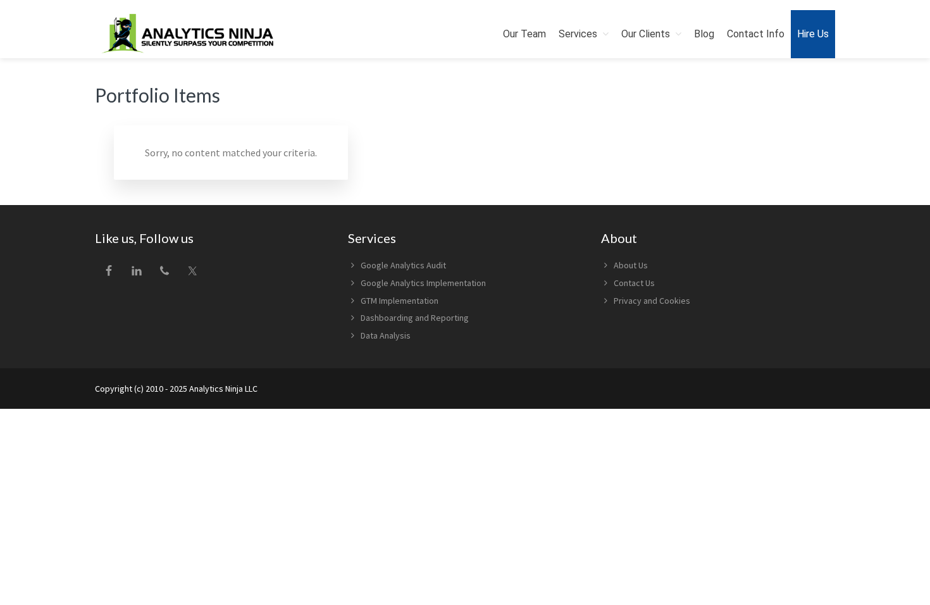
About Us (631, 265)
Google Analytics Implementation (423, 283)
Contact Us (634, 283)
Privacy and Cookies (652, 300)
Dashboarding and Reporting (415, 317)
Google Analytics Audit (403, 265)
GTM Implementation (399, 300)
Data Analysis (386, 335)
